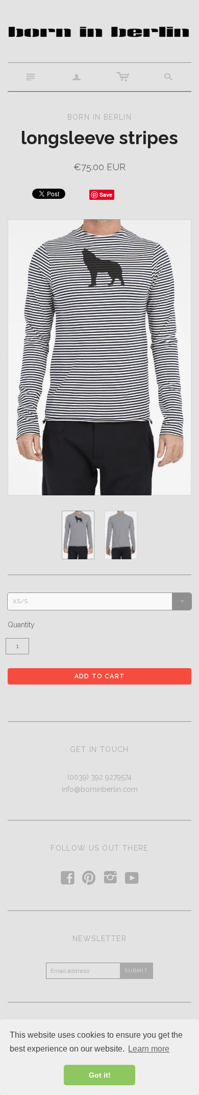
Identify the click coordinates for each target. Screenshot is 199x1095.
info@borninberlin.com (100, 789)
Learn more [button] (148, 1048)
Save (106, 194)
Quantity (21, 625)
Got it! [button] (100, 1075)
